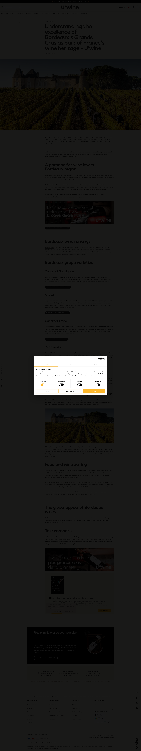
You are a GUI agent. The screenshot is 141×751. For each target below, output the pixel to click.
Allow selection (70, 391)
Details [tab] (71, 364)
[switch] (61, 385)
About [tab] (95, 364)
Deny (47, 391)
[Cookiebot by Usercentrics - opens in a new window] (98, 358)
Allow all (94, 391)
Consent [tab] (46, 364)
